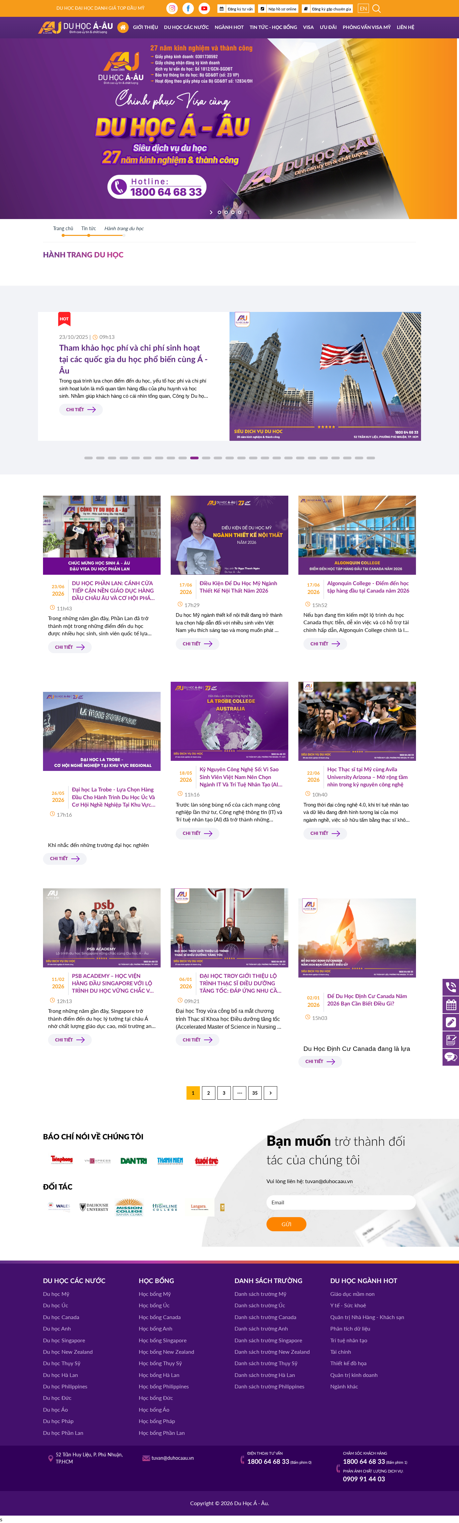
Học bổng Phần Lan (162, 1432)
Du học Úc (55, 1305)
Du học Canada (61, 1317)
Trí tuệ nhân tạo (348, 1340)
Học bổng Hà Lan (159, 1375)
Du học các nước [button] (186, 27)
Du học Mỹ (56, 1293)
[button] (88, 458)
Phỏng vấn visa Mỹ (367, 27)
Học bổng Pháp (157, 1421)
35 (255, 1093)
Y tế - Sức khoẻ (348, 1305)
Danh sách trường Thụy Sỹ (266, 1363)
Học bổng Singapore (162, 1340)
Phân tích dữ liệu (350, 1328)
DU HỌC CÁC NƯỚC (74, 1281)
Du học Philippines (65, 1386)
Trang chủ (63, 228)
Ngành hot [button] (229, 27)
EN (363, 8)
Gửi (286, 1224)
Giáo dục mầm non (352, 1293)
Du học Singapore (64, 1340)
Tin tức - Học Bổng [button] (273, 27)
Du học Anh (57, 1328)
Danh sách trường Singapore (268, 1340)
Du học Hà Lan (60, 1375)
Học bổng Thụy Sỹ (160, 1363)
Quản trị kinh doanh (354, 1375)
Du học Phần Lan (63, 1432)
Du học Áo (55, 1409)
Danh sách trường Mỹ (260, 1293)
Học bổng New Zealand (166, 1351)
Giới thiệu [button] (145, 27)
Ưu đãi (328, 27)
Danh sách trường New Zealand (272, 1351)
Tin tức (88, 228)
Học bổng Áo (154, 1409)
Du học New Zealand (68, 1351)
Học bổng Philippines (164, 1386)
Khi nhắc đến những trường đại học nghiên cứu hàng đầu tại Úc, (98, 848)
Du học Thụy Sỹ (61, 1363)
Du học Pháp (58, 1421)
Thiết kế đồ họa (348, 1363)
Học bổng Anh (155, 1328)
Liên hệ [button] (405, 27)
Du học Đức (57, 1397)
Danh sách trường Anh (261, 1328)
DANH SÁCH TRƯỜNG (268, 1281)
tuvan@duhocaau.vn (329, 1181)
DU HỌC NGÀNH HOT (363, 1281)
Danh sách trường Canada (265, 1317)
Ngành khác (344, 1386)
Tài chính (340, 1351)
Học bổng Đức (156, 1397)
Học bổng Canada (160, 1317)
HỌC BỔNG (156, 1281)
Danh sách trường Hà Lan (265, 1375)
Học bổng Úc (154, 1305)
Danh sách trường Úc (260, 1305)
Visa (308, 27)
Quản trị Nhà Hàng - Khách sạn (367, 1317)
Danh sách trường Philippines (269, 1386)
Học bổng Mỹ (155, 1293)
